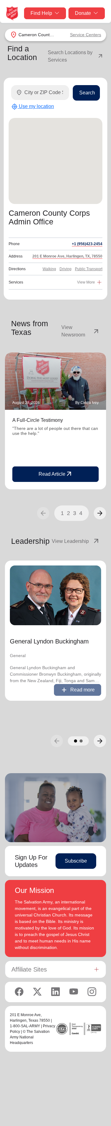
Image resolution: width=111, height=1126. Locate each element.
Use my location (32, 106)
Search (87, 92)
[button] (100, 513)
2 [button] (68, 513)
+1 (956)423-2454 (87, 244)
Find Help (41, 13)
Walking (49, 269)
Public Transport (88, 269)
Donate (83, 13)
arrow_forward (100, 513)
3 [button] (74, 513)
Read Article (56, 474)
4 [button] (80, 513)
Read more (77, 690)
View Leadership (76, 541)
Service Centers (85, 34)
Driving (66, 269)
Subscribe (76, 861)
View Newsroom (80, 331)
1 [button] (62, 513)
